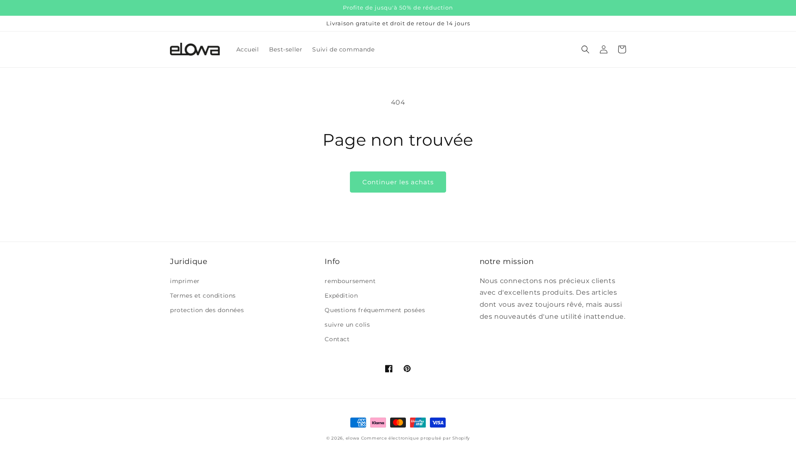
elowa (353, 438)
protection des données (207, 310)
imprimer (185, 281)
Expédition (341, 295)
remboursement (350, 281)
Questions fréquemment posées (375, 310)
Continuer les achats (398, 182)
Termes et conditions (203, 295)
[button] (585, 49)
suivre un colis (347, 324)
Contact (337, 339)
